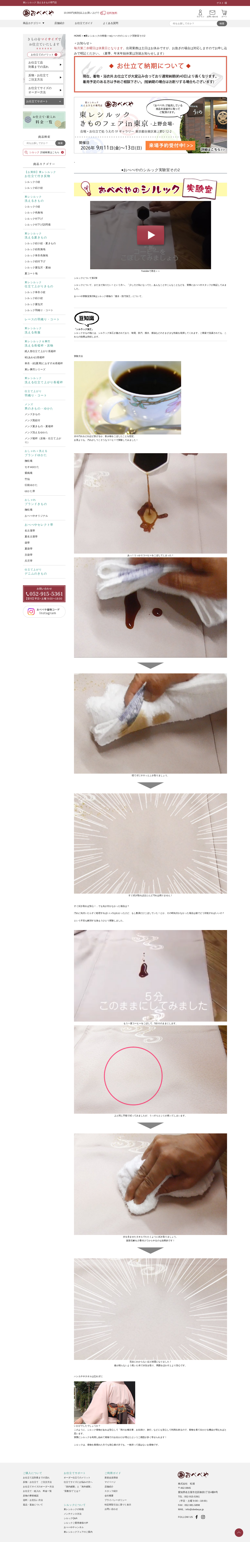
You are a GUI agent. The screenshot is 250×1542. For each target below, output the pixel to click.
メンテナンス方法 (72, 1514)
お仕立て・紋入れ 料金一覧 (37, 1491)
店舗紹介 (59, 23)
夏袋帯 (28, 548)
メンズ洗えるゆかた (36, 432)
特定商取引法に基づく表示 (118, 1504)
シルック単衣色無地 (36, 255)
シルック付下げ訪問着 (38, 224)
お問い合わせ (111, 1509)
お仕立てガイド (84, 23)
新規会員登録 (111, 1477)
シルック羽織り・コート (39, 310)
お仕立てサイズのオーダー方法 (40, 90)
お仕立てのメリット (42, 54)
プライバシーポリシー (116, 1500)
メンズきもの (32, 414)
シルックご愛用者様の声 (76, 1523)
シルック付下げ (34, 218)
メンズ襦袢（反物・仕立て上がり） (43, 440)
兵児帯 (28, 560)
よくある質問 (110, 23)
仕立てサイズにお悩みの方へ (78, 1482)
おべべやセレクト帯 (39, 524)
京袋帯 (28, 554)
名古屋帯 (30, 530)
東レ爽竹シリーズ (35, 369)
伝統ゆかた (31, 484)
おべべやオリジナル (36, 515)
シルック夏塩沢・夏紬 (38, 267)
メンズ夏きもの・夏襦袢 (39, 426)
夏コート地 (31, 273)
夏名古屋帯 (31, 536)
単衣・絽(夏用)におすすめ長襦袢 (44, 363)
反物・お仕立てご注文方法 (38, 77)
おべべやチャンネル (74, 1527)
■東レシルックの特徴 (95, 35)
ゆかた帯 (30, 491)
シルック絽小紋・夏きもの (40, 243)
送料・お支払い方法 (33, 1500)
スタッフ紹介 (111, 1491)
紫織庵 (28, 472)
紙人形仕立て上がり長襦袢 (40, 351)
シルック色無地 (34, 212)
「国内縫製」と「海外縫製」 (78, 1486)
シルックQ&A (70, 1518)
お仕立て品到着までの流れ (38, 65)
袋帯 (27, 542)
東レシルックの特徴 (74, 1509)
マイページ (110, 1482)
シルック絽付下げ (35, 261)
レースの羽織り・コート (42, 319)
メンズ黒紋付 (32, 420)
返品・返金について (33, 1504)
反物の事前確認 (30, 1495)
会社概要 (109, 1495)
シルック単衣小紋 (35, 292)
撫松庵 (28, 460)
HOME (77, 35)
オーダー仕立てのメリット (77, 1477)
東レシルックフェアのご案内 (78, 1532)
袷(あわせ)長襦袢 (35, 357)
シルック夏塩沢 (34, 304)
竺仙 (27, 479)
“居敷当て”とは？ (72, 1491)
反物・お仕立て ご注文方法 (37, 1482)
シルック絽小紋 (34, 187)
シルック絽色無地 (35, 249)
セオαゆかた (32, 466)
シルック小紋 (32, 181)
